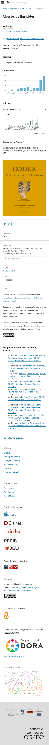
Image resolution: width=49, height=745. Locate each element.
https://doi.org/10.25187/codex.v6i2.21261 (25, 38)
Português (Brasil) (12, 456)
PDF (8, 224)
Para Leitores (9, 488)
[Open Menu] (2, 2)
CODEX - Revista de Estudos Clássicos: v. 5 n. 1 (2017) (27, 399)
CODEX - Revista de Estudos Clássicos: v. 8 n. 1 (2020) (26, 392)
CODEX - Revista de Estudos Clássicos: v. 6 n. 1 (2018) (27, 376)
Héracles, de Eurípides (29, 373)
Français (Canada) (12, 460)
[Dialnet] (13, 525)
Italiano (7, 468)
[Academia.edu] (6, 568)
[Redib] (10, 542)
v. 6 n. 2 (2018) (25, 8)
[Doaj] (11, 550)
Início (5, 8)
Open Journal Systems (13, 438)
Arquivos (13, 8)
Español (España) (11, 464)
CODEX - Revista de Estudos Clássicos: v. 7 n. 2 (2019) (24, 360)
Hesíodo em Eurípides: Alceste (32, 423)
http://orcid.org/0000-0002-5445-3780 (15, 31)
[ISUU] (11, 568)
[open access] (6, 618)
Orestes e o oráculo (27, 389)
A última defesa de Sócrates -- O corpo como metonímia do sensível (26, 406)
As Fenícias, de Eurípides (30, 381)
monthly (36, 133)
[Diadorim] (10, 517)
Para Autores (9, 492)
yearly (44, 133)
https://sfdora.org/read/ (14, 656)
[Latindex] (13, 532)
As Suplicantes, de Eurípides (31, 365)
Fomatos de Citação (12, 258)
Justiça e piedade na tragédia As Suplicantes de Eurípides (26, 356)
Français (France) (11, 472)
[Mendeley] (15, 568)
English (7, 453)
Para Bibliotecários (11, 496)
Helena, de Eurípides (28, 397)
